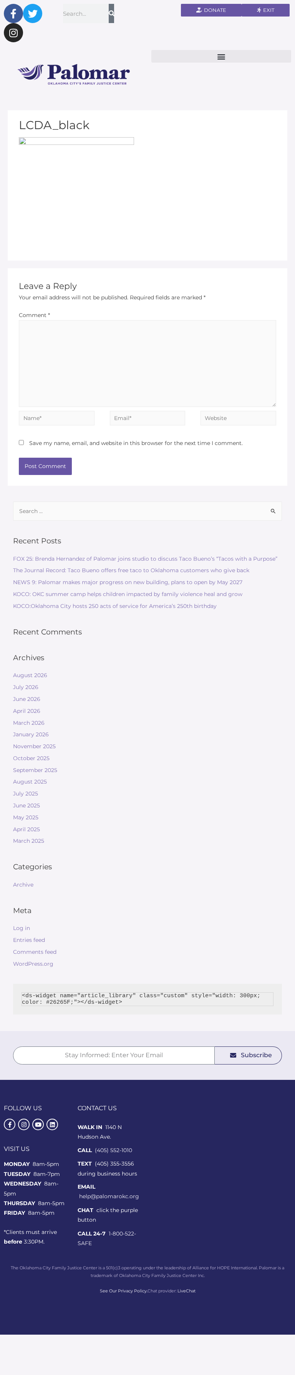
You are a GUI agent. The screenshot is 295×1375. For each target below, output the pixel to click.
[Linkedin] (52, 1124)
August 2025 (30, 782)
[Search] (111, 13)
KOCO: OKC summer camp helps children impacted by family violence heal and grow (127, 594)
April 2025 (26, 829)
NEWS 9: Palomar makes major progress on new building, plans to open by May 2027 (127, 582)
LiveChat (186, 1291)
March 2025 (28, 841)
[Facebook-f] (13, 13)
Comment (34, 315)
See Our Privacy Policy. (124, 1291)
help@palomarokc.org (109, 1196)
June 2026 (26, 699)
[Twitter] (32, 13)
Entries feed (29, 940)
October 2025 (31, 758)
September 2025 (35, 770)
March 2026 (29, 723)
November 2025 (34, 746)
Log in (21, 928)
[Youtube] (38, 1124)
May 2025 (25, 817)
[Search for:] (147, 511)
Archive (23, 885)
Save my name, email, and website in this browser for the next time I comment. (136, 443)
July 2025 (25, 793)
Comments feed (34, 952)
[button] (221, 56)
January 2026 (31, 734)
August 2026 (30, 675)
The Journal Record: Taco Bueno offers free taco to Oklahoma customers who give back (131, 570)
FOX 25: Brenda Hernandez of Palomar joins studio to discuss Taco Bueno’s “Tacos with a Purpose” (145, 559)
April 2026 (26, 711)
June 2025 (26, 805)
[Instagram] (13, 32)
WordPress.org (33, 964)
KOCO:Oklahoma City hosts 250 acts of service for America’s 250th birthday (115, 606)
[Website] (238, 420)
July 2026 (25, 687)
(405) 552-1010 (113, 1150)
